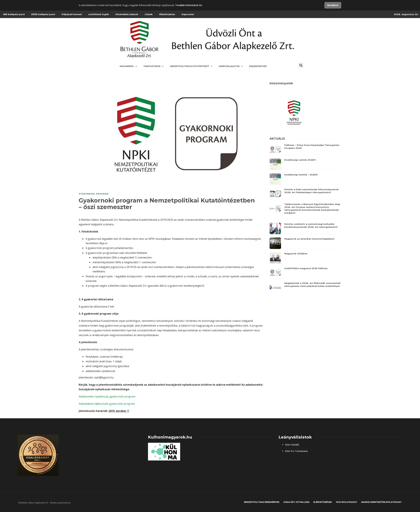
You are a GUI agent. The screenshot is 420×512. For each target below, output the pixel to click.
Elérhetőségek (322, 502)
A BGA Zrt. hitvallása (296, 502)
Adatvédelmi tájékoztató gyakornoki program (107, 403)
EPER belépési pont (43, 14)
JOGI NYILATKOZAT (346, 502)
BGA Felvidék (292, 444)
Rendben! (332, 5)
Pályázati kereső (72, 14)
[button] (301, 65)
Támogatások (152, 66)
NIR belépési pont (14, 14)
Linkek (149, 14)
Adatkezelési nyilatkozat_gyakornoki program (107, 396)
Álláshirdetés (167, 14)
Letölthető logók (98, 14)
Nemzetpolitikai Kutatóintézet (189, 66)
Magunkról (127, 66)
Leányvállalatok (229, 66)
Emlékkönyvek (258, 66)
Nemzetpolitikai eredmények (261, 502)
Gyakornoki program (94, 194)
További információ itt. (189, 5)
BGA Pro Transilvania (296, 451)
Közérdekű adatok (127, 14)
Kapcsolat (188, 14)
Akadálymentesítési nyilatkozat (381, 502)
